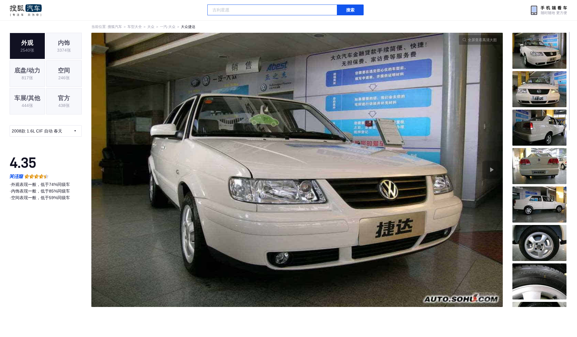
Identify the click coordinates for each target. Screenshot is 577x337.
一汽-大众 (168, 27)
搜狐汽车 (26, 10)
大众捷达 (188, 27)
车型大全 (134, 27)
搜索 (350, 10)
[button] (194, 170)
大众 (150, 27)
